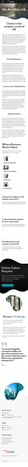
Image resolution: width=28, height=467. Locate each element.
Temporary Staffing (6, 440)
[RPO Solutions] (14, 176)
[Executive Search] (14, 184)
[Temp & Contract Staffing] (14, 167)
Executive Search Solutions (7, 441)
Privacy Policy (5, 461)
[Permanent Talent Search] (14, 159)
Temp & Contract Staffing (9, 171)
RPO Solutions (7, 180)
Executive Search (7, 188)
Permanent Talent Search (9, 162)
